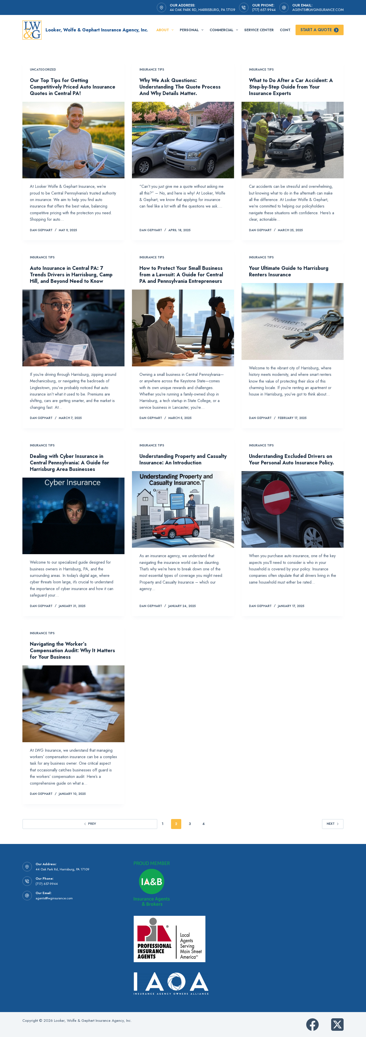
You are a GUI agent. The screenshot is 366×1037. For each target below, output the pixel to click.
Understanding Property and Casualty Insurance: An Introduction (183, 459)
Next (331, 824)
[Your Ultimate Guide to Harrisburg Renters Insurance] (293, 321)
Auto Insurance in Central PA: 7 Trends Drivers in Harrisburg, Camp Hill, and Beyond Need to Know (71, 275)
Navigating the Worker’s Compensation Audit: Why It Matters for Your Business (72, 650)
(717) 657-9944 (264, 9)
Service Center (259, 29)
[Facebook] (312, 1024)
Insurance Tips (151, 69)
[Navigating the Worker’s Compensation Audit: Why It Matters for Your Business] (73, 703)
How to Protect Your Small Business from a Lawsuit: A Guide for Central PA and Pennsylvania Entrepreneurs (181, 275)
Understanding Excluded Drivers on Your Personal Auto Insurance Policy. (291, 459)
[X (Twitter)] (337, 1024)
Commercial (221, 29)
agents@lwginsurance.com (318, 9)
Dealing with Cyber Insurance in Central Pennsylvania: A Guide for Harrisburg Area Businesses (69, 463)
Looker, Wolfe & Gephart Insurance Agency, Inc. (97, 30)
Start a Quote (316, 30)
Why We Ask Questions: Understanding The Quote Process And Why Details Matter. (180, 87)
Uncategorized (43, 69)
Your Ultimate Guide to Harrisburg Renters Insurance (288, 271)
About (162, 29)
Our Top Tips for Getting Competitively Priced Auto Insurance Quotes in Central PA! (72, 87)
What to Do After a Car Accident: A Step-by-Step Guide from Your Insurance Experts (291, 87)
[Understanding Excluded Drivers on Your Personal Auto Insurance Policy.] (293, 509)
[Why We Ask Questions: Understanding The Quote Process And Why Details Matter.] (183, 140)
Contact (289, 29)
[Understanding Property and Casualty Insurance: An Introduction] (183, 509)
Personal (189, 29)
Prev (92, 824)
